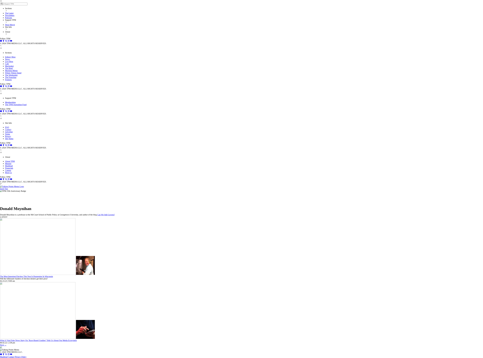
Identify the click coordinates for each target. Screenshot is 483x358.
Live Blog (9, 61)
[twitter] (6, 354)
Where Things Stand (13, 73)
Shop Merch (10, 25)
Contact (8, 129)
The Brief (9, 68)
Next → (3, 345)
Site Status (9, 139)
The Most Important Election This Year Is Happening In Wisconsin (26, 276)
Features (8, 80)
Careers (8, 170)
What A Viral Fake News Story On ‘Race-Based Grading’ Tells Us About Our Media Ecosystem (38, 340)
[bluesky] (1, 41)
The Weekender (11, 75)
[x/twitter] (6, 41)
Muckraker (9, 66)
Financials (9, 168)
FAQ (7, 127)
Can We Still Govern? (106, 215)
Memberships (10, 102)
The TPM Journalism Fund (16, 105)
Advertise (9, 132)
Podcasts (8, 18)
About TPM (10, 161)
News (7, 59)
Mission (8, 163)
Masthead (9, 166)
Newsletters (9, 15)
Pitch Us (8, 173)
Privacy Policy (20, 357)
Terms (7, 134)
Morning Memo (11, 71)
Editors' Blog (10, 57)
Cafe (7, 64)
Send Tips (4, 189)
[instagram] (9, 41)
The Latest (9, 13)
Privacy (8, 136)
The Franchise (10, 77)
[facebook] (4, 41)
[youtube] (11, 41)
